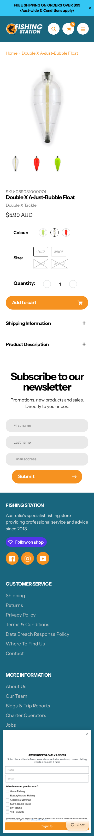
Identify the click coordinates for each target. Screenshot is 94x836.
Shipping (15, 596)
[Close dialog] (87, 734)
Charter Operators (26, 715)
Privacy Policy (21, 615)
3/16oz (59, 264)
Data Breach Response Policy (37, 634)
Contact (15, 653)
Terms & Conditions (27, 624)
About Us (16, 686)
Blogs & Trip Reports (28, 706)
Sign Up (47, 826)
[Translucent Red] (66, 232)
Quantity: (24, 283)
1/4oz (40, 252)
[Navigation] (83, 29)
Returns (14, 605)
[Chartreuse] (43, 232)
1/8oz (40, 264)
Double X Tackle (21, 205)
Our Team (16, 696)
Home (11, 53)
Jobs (11, 725)
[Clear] (54, 232)
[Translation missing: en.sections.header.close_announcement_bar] (90, 7)
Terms (46, 820)
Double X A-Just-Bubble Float (50, 53)
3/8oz (58, 252)
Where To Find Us (25, 644)
